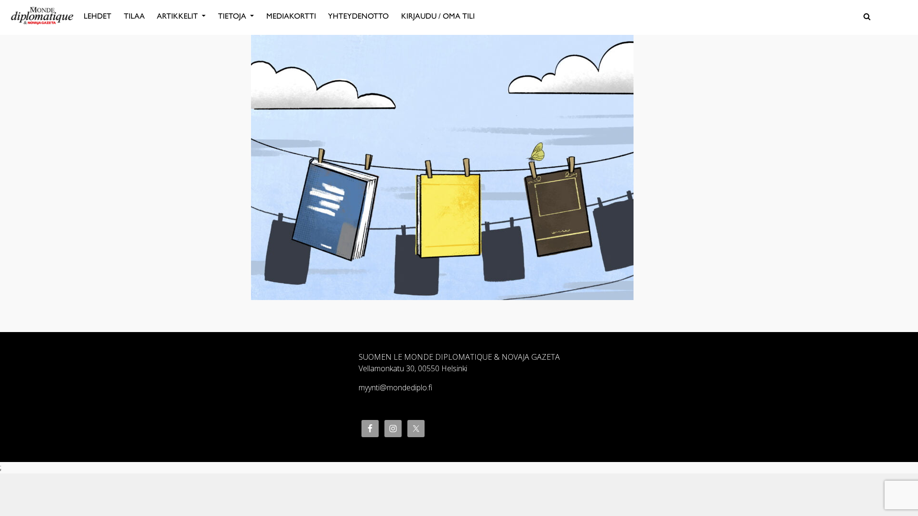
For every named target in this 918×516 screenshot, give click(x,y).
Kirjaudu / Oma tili (438, 16)
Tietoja (233, 16)
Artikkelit (178, 16)
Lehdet (97, 16)
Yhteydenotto (358, 16)
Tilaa (134, 16)
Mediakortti (291, 16)
